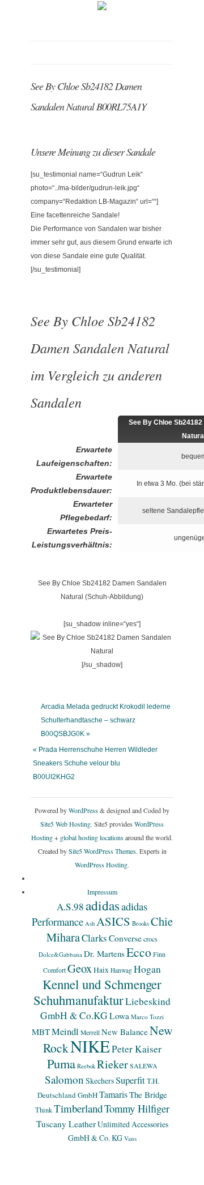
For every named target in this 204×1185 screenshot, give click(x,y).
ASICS (113, 921)
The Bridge (148, 1094)
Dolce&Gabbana (60, 954)
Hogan (147, 969)
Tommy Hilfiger (136, 1108)
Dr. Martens (104, 953)
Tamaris (113, 1094)
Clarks (94, 937)
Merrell (90, 1032)
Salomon (64, 1079)
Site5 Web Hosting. (66, 823)
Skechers (100, 1080)
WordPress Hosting (101, 864)
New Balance (124, 1031)
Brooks (140, 923)
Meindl (65, 1031)
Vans (130, 1138)
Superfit (130, 1080)
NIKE (90, 1046)
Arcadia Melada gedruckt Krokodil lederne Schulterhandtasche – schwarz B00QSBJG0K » (106, 720)
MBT (41, 1031)
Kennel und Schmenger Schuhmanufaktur (97, 992)
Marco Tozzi (147, 1016)
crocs (150, 938)
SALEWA (144, 1065)
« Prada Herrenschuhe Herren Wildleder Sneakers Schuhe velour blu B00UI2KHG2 (95, 763)
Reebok (86, 1066)
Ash (90, 923)
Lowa (119, 1015)
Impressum (102, 891)
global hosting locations (92, 837)
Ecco (138, 952)
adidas (103, 905)
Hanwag (121, 970)
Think (43, 1110)
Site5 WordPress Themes (102, 850)
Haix (101, 970)
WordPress (83, 810)
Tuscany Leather (66, 1124)
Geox (79, 968)
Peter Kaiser (137, 1048)
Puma (61, 1063)
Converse (125, 938)
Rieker (112, 1064)
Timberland (78, 1108)
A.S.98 (70, 906)
